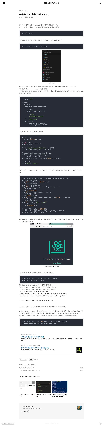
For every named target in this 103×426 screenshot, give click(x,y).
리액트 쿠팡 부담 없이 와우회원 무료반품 (32, 337)
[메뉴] (4, 3)
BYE (53, 423)
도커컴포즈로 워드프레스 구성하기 (25, 369)
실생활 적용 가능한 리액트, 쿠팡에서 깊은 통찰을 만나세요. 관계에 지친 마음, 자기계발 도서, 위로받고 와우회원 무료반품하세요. (51, 339)
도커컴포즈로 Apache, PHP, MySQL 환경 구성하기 (28, 370)
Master (56, 423)
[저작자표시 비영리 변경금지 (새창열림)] (36, 359)
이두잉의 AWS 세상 (51, 3)
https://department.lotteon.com (29, 345)
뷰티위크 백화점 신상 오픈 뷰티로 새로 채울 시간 (35, 348)
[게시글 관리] (26, 359)
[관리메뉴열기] (100, 423)
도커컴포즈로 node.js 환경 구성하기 (26, 367)
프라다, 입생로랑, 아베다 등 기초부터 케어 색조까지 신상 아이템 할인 (38, 350)
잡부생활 (21, 364)
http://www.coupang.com (27, 334)
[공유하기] (24, 359)
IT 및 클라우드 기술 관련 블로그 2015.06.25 (31, 408)
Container (26, 364)
